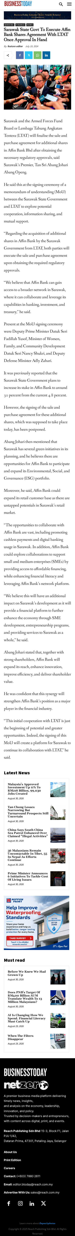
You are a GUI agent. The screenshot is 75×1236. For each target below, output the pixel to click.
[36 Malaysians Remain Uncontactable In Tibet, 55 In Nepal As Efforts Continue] (57, 855)
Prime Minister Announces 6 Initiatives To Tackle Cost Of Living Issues (28, 877)
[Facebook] (20, 55)
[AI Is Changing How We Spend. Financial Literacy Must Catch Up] (57, 1020)
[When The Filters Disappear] (57, 1041)
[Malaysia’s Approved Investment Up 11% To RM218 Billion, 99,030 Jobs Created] (57, 789)
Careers (9, 1168)
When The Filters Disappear (20, 1037)
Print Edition (12, 1160)
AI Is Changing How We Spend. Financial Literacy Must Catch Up (26, 1018)
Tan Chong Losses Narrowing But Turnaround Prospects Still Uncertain (28, 812)
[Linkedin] (46, 55)
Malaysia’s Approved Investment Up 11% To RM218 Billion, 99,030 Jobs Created (24, 789)
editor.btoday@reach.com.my (33, 1184)
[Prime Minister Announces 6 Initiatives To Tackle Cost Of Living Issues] (57, 878)
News (30, 25)
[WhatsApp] (37, 55)
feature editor (15, 46)
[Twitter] (28, 55)
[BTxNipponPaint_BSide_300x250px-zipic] (36, 949)
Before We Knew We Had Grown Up (27, 973)
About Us (10, 1152)
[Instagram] (20, 1204)
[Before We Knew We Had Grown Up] (57, 977)
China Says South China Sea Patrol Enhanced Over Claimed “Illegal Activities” (28, 833)
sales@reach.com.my (45, 1192)
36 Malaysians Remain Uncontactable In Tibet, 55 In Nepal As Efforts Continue (27, 855)
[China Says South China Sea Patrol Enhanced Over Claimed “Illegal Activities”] (57, 835)
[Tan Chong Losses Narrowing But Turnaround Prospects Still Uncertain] (57, 812)
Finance (20, 25)
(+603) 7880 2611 (28, 1176)
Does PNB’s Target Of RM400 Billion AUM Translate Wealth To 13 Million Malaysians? (25, 997)
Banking (9, 25)
